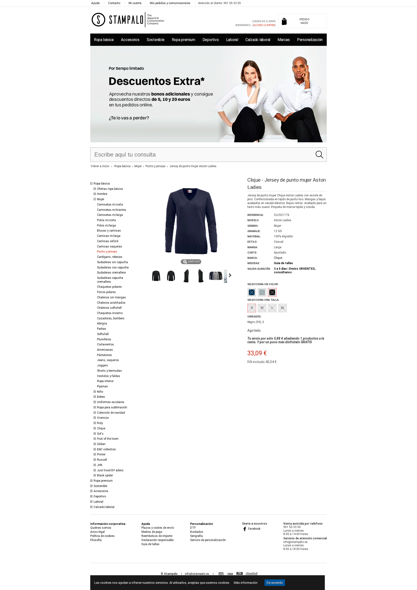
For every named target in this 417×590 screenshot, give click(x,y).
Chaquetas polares (109, 286)
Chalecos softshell (109, 307)
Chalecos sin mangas (111, 297)
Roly (100, 423)
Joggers (102, 365)
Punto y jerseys (107, 251)
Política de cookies (102, 536)
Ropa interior (105, 381)
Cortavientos (105, 344)
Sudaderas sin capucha (112, 262)
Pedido (304, 21)
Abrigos (102, 323)
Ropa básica (104, 39)
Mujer (100, 199)
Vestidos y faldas (108, 376)
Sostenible (155, 39)
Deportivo (210, 39)
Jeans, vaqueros (108, 360)
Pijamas (102, 386)
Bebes (101, 396)
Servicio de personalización (208, 540)
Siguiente (230, 275)
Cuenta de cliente (264, 21)
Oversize (103, 417)
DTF (193, 527)
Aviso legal (97, 532)
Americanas (105, 349)
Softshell (103, 334)
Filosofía (96, 540)
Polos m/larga (106, 225)
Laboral (232, 39)
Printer (101, 454)
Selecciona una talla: (263, 300)
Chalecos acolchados (111, 302)
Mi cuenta (135, 3)
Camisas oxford (107, 241)
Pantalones (104, 355)
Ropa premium (183, 39)
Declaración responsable (157, 540)
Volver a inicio (100, 166)
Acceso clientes (264, 25)
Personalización (310, 39)
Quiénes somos (100, 527)
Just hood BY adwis (110, 470)
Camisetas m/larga (110, 215)
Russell (102, 459)
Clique (101, 428)
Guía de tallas (150, 544)
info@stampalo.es (197, 574)
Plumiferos (104, 339)
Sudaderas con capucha (113, 267)
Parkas (101, 328)
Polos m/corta (106, 220)
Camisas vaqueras (109, 246)
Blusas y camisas (109, 230)
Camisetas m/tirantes (111, 210)
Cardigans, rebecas (109, 257)
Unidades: (254, 316)
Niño (100, 391)
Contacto (114, 3)
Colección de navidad (111, 412)
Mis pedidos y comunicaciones (170, 3)
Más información (245, 582)
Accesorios (130, 39)
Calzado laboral (257, 39)
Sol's (100, 433)
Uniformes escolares (110, 402)
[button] (156, 276)
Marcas (284, 39)
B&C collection (106, 449)
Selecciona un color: (262, 284)
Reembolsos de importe (156, 536)
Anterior (144, 275)
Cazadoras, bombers (111, 318)
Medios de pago (151, 532)
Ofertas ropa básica (110, 189)
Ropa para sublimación (112, 407)
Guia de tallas (283, 263)
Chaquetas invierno (110, 313)
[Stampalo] (128, 19)
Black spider (105, 475)
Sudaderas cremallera (111, 272)
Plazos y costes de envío (157, 527)
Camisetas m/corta (110, 204)
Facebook (253, 528)
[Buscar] (319, 154)
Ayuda (95, 3)
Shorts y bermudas (109, 370)
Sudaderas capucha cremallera (110, 279)
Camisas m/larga (108, 236)
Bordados (196, 532)
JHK (99, 465)
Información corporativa (107, 524)
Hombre (102, 194)
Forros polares (106, 292)
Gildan (101, 444)
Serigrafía (196, 536)
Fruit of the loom (107, 438)
